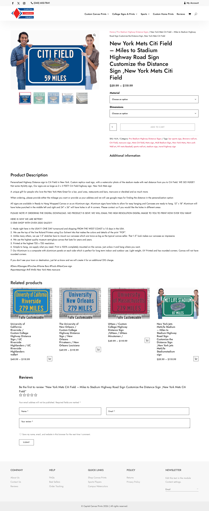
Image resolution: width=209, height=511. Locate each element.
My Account (193, 3)
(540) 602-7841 (42, 3)
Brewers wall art (189, 138)
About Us (15, 477)
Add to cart (158, 127)
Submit (26, 442)
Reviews (181, 14)
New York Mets (179, 142)
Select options (49, 358)
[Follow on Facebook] (13, 3)
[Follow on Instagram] (24, 3)
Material (115, 93)
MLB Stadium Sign (163, 142)
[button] (94, 35)
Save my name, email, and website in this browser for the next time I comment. (56, 434)
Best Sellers (54, 481)
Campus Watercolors (98, 486)
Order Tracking (56, 486)
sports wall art (139, 146)
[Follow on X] (18, 3)
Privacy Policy (133, 481)
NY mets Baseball (124, 146)
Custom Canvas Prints (95, 14)
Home (112, 31)
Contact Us (16, 481)
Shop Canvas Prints (97, 477)
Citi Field (114, 142)
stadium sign (152, 146)
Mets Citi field (138, 142)
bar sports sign (175, 138)
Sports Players (94, 481)
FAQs (51, 477)
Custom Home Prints (163, 14)
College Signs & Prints (123, 14)
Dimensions (116, 107)
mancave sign (125, 142)
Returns (130, 477)
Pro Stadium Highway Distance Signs (132, 31)
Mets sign (149, 142)
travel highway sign (167, 146)
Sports (144, 14)
